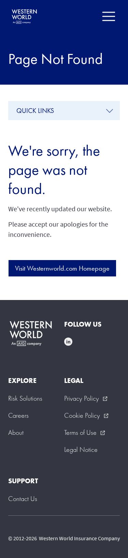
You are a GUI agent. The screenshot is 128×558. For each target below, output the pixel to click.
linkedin (68, 342)
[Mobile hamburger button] (108, 16)
